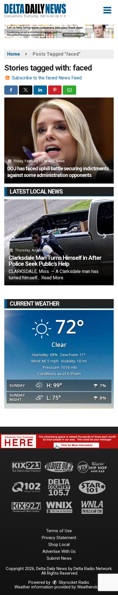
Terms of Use (59, 530)
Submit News (59, 558)
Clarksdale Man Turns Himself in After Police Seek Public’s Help (55, 260)
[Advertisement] (59, 31)
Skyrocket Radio (73, 582)
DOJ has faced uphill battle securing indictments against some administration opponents (58, 171)
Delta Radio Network (93, 568)
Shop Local (59, 544)
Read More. (52, 277)
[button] (107, 10)
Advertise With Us (59, 551)
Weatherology (90, 587)
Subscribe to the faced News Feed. (47, 78)
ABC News (56, 161)
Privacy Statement (59, 537)
